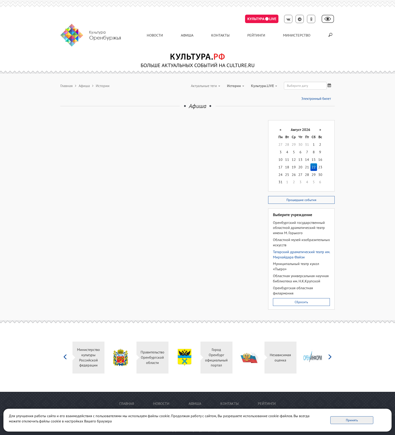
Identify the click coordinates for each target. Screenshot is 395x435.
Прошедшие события (301, 200)
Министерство (296, 35)
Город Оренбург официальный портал (182, 357)
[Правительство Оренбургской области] (86, 357)
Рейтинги (256, 35)
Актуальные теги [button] (204, 85)
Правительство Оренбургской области (118, 357)
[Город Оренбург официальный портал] (150, 357)
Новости (155, 35)
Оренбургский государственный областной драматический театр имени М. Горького (299, 227)
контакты (220, 35)
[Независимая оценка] (214, 357)
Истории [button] (234, 85)
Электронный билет (316, 98)
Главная (66, 85)
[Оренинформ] (278, 357)
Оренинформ (310, 357)
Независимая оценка (245, 357)
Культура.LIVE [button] (263, 85)
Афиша (187, 35)
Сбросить (301, 302)
